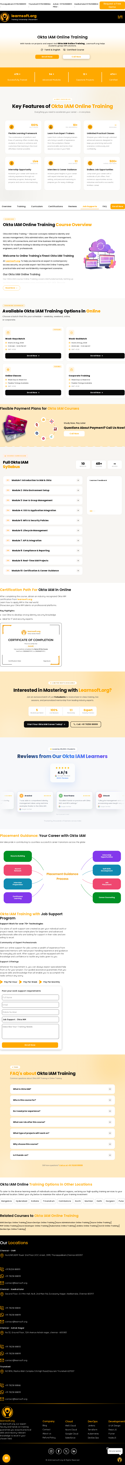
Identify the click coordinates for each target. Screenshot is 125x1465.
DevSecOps (93, 1437)
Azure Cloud (71, 1429)
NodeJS (112, 1437)
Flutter (112, 1433)
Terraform (92, 1429)
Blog (45, 1425)
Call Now (76, 56)
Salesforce (70, 1437)
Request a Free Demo (112, 5)
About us (47, 1433)
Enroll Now (47, 56)
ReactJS (113, 1429)
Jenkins (91, 1425)
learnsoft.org (24, 599)
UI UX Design (114, 1425)
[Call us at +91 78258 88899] (6, 1448)
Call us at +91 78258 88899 (71, 1165)
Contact (47, 1429)
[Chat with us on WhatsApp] (6, 1454)
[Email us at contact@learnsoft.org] (6, 1441)
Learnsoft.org (13, 261)
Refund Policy (49, 1437)
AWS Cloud (70, 1425)
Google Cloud (71, 1433)
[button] (62, 803)
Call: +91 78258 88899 (87, 724)
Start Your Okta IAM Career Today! (44, 724)
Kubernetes (93, 1433)
